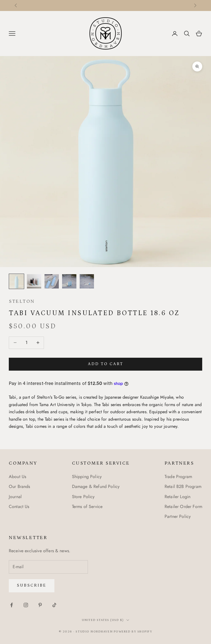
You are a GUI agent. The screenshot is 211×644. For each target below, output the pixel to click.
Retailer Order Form (183, 506)
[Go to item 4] (69, 281)
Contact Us (19, 506)
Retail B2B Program (183, 486)
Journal (15, 496)
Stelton (22, 301)
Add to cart (105, 364)
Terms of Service (87, 506)
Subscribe (31, 585)
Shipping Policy (87, 476)
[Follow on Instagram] (26, 605)
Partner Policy (178, 516)
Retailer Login (177, 496)
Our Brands (19, 486)
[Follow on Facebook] (11, 605)
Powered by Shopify (133, 631)
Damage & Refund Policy (96, 486)
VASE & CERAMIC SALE (91, 5)
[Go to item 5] (87, 281)
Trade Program (178, 476)
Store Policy (83, 496)
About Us (17, 476)
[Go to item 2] (34, 281)
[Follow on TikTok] (54, 605)
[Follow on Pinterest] (40, 605)
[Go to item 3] (51, 281)
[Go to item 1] (16, 281)
